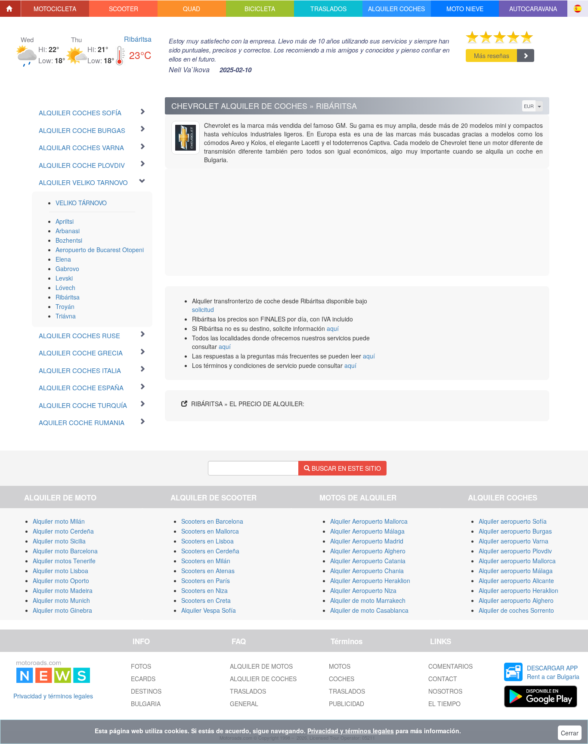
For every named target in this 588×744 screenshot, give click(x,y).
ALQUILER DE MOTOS (261, 666)
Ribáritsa (138, 39)
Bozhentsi (69, 240)
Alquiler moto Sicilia (59, 541)
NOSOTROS (445, 691)
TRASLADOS (248, 691)
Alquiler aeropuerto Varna (513, 541)
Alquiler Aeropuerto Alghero (367, 550)
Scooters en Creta (206, 600)
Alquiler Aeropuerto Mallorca (369, 521)
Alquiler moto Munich (61, 600)
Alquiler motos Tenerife (64, 560)
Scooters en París (205, 580)
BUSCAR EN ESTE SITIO (345, 468)
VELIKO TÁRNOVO (81, 202)
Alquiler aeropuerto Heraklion (518, 590)
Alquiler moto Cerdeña (63, 531)
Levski (64, 278)
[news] (53, 670)
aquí (333, 328)
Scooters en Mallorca (210, 531)
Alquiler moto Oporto (61, 580)
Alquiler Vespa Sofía (208, 610)
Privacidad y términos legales (53, 696)
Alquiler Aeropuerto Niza (363, 590)
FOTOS (141, 666)
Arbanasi (68, 230)
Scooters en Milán (205, 560)
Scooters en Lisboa (207, 541)
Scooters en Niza (204, 590)
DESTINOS (146, 691)
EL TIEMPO (444, 703)
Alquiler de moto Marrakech (367, 600)
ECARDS (143, 678)
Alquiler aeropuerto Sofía (513, 521)
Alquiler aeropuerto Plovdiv (515, 550)
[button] (55, 8)
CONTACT (442, 678)
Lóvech (65, 287)
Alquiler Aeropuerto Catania (367, 560)
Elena (63, 259)
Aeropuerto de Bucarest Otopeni (100, 249)
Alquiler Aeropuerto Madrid (366, 541)
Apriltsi (65, 221)
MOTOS (339, 666)
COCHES (341, 678)
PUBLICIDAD (346, 703)
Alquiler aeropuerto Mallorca (517, 560)
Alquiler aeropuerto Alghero (516, 600)
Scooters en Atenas (208, 570)
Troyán (65, 306)
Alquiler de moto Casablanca (369, 610)
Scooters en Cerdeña (210, 550)
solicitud (203, 309)
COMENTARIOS (450, 666)
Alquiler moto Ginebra (62, 610)
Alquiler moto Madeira (63, 590)
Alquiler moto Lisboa (60, 570)
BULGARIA (146, 703)
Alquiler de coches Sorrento (516, 610)
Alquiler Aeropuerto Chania (367, 570)
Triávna (66, 316)
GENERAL (244, 703)
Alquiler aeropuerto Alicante (516, 580)
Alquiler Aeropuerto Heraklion (370, 580)
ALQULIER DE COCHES (263, 678)
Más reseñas (491, 55)
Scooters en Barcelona (212, 521)
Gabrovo (67, 268)
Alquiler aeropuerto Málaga (516, 570)
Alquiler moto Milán (59, 521)
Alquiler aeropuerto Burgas (515, 531)
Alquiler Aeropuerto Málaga (367, 531)
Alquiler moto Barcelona (65, 550)
